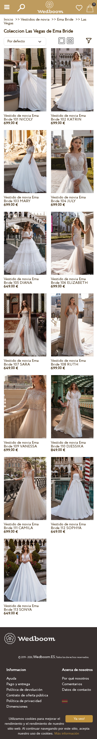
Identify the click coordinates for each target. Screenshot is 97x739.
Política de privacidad (23, 701)
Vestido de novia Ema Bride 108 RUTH (68, 362)
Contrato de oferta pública (27, 695)
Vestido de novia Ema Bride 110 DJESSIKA (68, 444)
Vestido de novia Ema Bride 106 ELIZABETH (69, 280)
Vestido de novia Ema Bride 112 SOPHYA (68, 526)
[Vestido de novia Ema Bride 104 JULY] (72, 156)
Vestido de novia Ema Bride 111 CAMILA (21, 526)
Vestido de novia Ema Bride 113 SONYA (21, 607)
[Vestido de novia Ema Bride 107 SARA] (25, 319)
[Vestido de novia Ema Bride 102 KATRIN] (72, 74)
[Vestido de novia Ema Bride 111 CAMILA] (25, 483)
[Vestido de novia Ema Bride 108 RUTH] (72, 319)
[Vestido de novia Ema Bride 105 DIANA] (25, 238)
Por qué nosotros (75, 678)
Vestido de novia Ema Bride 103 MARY (21, 199)
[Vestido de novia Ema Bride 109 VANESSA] (25, 401)
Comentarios (72, 684)
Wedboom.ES (44, 657)
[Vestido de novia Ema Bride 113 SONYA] (25, 565)
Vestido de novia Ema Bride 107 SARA (21, 362)
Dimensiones (17, 706)
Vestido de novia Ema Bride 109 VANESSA (21, 444)
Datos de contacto (76, 689)
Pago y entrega (18, 684)
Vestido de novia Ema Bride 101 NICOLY (21, 117)
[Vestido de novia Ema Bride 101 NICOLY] (25, 74)
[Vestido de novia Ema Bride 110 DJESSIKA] (72, 401)
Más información (66, 733)
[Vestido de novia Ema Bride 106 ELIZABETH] (72, 238)
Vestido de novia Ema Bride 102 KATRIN (68, 117)
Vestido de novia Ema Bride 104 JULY (68, 199)
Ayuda (11, 678)
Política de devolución (24, 689)
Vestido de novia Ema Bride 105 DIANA (21, 280)
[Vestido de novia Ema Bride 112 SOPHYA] (72, 483)
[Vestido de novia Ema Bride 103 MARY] (25, 156)
